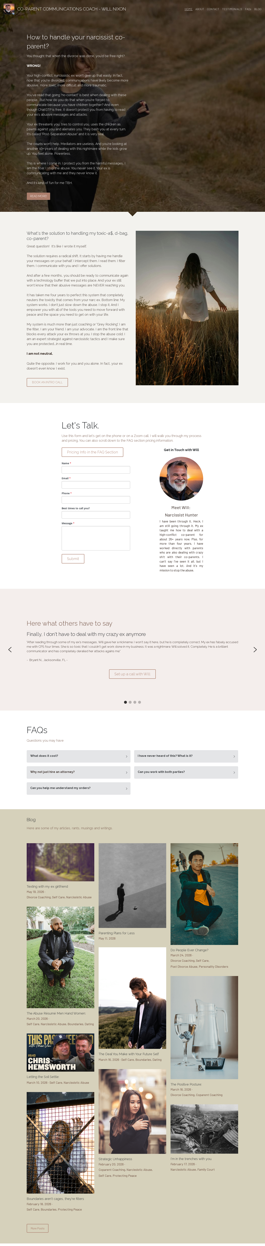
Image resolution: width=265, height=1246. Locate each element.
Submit (73, 559)
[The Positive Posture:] (204, 1078)
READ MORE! (38, 196)
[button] (79, 756)
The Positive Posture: (186, 1084)
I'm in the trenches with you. (191, 1159)
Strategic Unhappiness (115, 1159)
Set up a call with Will (132, 674)
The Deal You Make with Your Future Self (129, 1054)
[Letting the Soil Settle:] (60, 1070)
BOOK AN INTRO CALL (47, 382)
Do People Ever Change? (189, 950)
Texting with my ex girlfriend (47, 887)
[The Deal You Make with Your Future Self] (132, 1047)
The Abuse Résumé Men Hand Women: (56, 1013)
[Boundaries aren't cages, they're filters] (60, 1192)
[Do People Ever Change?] (204, 943)
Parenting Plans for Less (117, 933)
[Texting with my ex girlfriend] (60, 880)
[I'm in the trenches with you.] (204, 1152)
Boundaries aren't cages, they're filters (55, 1199)
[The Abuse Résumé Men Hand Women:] (60, 1007)
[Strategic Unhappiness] (132, 1152)
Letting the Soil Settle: (43, 1077)
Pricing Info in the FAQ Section (92, 452)
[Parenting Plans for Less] (132, 926)
